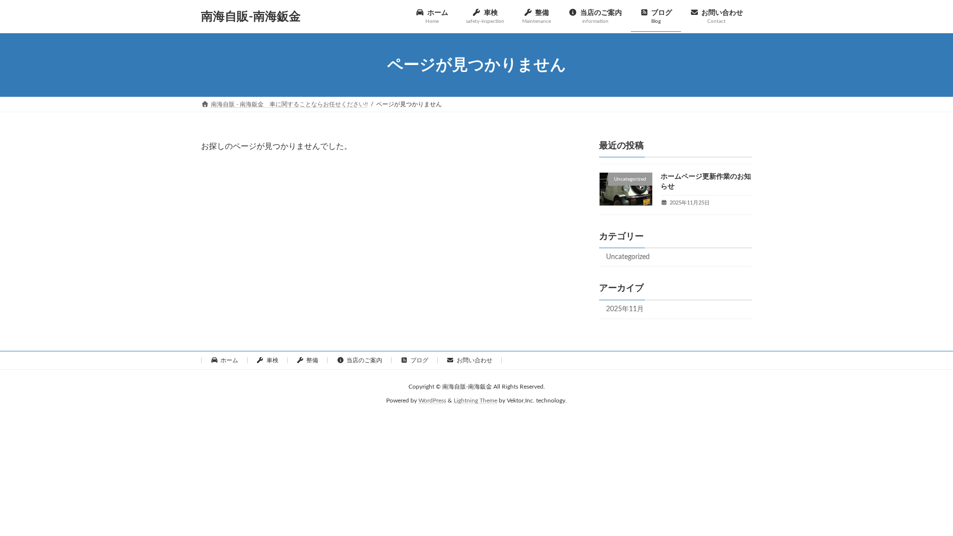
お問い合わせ (474, 360)
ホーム (229, 360)
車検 (272, 360)
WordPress (432, 401)
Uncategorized (628, 257)
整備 (312, 360)
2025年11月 (625, 309)
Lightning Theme (475, 401)
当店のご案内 (364, 360)
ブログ (419, 360)
